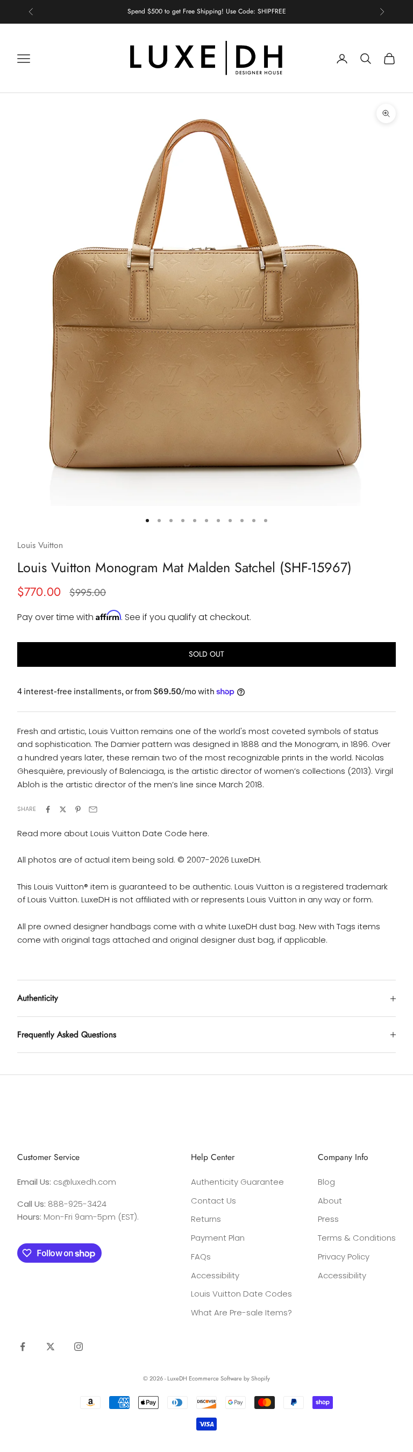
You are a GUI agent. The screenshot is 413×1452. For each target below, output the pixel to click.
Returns (206, 1219)
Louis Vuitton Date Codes (241, 1293)
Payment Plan (218, 1237)
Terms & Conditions (357, 1237)
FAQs (201, 1256)
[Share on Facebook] (48, 809)
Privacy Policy (343, 1256)
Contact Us (213, 1200)
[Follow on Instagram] (78, 1346)
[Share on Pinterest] (78, 809)
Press (328, 1219)
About (330, 1200)
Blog (326, 1181)
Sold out (206, 654)
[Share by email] (93, 809)
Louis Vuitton (40, 545)
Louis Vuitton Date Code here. (149, 833)
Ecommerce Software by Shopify (229, 1378)
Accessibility (215, 1275)
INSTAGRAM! (247, 11)
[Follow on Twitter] (50, 1346)
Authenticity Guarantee (237, 1181)
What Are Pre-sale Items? (241, 1312)
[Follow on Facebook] (22, 1346)
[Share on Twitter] (63, 809)
